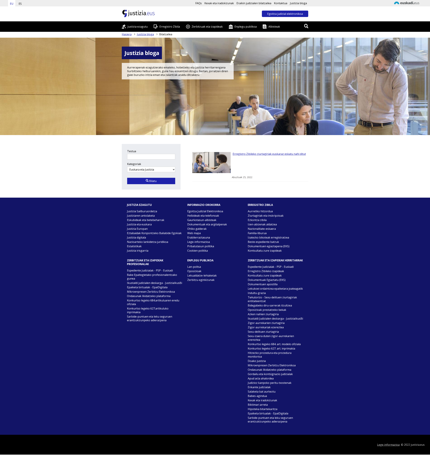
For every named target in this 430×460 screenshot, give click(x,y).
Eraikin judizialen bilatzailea (253, 3)
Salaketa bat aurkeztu (261, 391)
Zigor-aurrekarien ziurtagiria (266, 323)
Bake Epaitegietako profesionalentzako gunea (152, 276)
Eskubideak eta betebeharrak (145, 220)
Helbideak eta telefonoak (203, 215)
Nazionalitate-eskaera (262, 229)
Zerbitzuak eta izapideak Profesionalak (145, 262)
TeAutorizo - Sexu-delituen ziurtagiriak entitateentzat (272, 299)
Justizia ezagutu (137, 26)
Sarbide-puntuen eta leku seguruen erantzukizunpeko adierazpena (149, 318)
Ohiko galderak (197, 229)
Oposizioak (194, 271)
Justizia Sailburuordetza (142, 211)
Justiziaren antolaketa (141, 215)
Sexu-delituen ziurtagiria (263, 332)
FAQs (198, 3)
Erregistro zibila (260, 205)
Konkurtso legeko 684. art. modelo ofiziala (274, 344)
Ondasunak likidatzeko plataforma (148, 296)
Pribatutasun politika (200, 246)
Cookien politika (197, 250)
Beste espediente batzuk (263, 242)
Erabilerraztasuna (198, 237)
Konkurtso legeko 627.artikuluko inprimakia (147, 310)
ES (20, 4)
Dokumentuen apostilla (262, 284)
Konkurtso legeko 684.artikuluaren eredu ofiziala (153, 302)
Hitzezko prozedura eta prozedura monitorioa (269, 354)
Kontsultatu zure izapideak (265, 250)
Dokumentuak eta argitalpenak (207, 224)
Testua (131, 151)
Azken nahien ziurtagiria (263, 314)
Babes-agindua (257, 396)
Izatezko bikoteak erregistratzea (268, 237)
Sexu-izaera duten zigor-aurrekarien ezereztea (271, 338)
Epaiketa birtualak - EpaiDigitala (147, 287)
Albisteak (274, 26)
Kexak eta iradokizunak (219, 3)
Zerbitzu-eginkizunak (200, 280)
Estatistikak (134, 246)
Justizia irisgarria (137, 250)
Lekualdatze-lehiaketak (202, 275)
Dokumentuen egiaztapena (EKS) (268, 246)
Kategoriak (134, 164)
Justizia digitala (136, 237)
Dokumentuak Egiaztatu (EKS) (267, 280)
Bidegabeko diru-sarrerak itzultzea (270, 305)
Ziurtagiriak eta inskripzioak (266, 215)
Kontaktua (280, 3)
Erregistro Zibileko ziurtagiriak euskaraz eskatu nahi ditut (269, 154)
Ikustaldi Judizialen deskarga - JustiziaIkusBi (275, 318)
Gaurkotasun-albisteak (201, 220)
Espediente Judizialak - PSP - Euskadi (150, 270)
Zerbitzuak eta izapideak (207, 26)
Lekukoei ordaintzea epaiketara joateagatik (275, 288)
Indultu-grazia (257, 293)
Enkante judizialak (259, 387)
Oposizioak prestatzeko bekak (267, 310)
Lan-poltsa (194, 267)
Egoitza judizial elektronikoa (285, 14)
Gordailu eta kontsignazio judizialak (270, 374)
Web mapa (194, 233)
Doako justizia (257, 361)
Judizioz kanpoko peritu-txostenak (269, 383)
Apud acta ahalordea (261, 378)
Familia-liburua (257, 233)
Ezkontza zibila (257, 220)
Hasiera (127, 34)
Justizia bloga (298, 3)
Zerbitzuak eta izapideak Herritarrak (275, 260)
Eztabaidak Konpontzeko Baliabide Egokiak (154, 233)
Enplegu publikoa (245, 26)
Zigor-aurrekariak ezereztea (266, 327)
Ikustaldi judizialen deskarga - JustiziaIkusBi (154, 283)
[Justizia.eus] (138, 17)
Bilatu (152, 181)
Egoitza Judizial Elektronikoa (205, 211)
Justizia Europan (137, 229)
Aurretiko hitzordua (260, 211)
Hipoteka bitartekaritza (262, 409)
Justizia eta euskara (139, 224)
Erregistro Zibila (169, 26)
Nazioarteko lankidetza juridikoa (147, 242)
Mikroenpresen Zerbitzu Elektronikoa (151, 291)
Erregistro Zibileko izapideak (266, 271)
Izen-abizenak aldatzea (262, 224)
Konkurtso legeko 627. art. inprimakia (271, 348)
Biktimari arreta (258, 405)
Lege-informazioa (198, 242)
